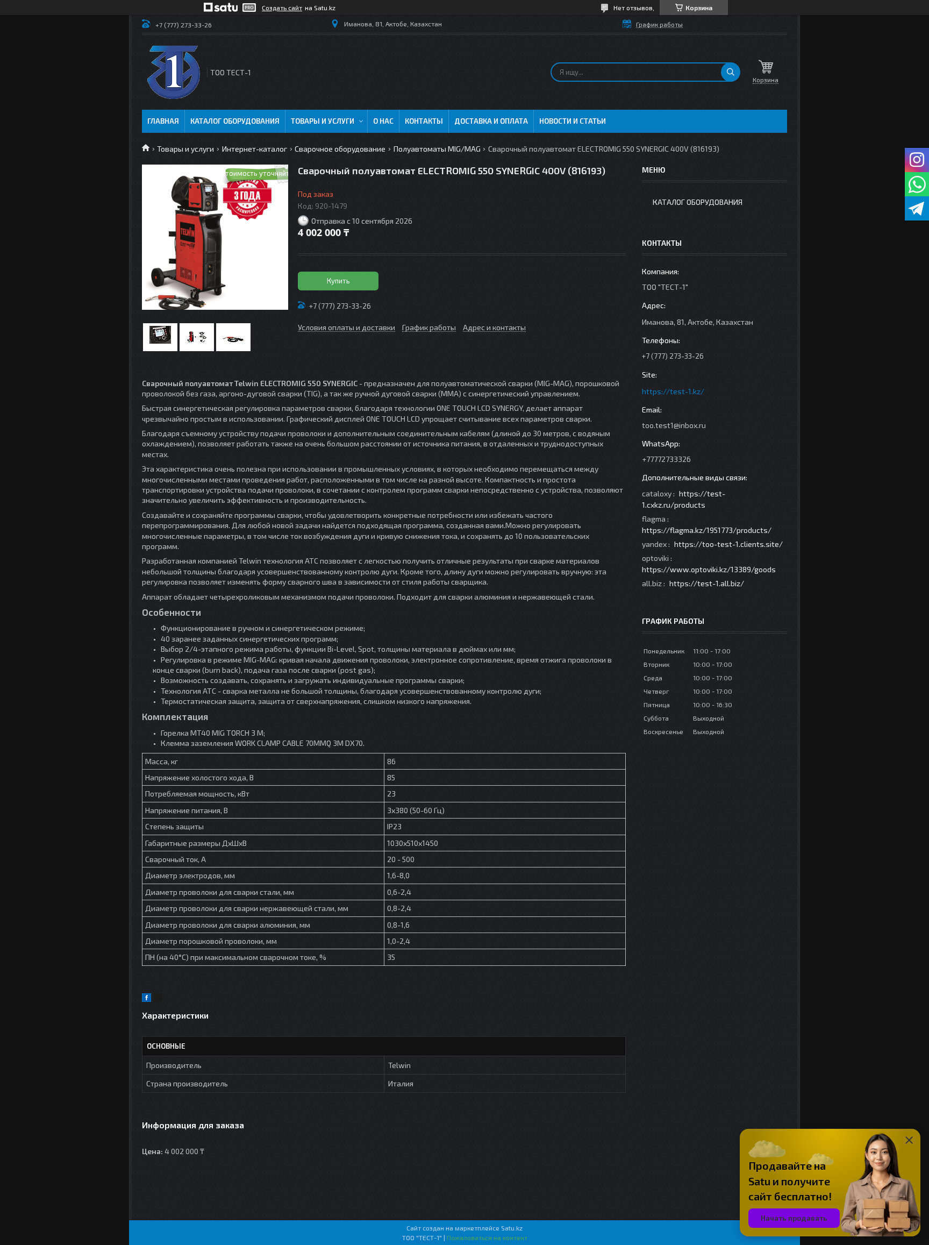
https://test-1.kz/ (673, 391)
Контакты (424, 121)
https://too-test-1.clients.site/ (728, 544)
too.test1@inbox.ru (674, 425)
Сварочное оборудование (340, 148)
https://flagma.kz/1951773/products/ (706, 530)
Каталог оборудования (235, 121)
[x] (158, 999)
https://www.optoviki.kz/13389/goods (709, 569)
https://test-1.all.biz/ (706, 583)
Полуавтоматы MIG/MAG (437, 148)
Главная (163, 121)
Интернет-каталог (254, 148)
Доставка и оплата (491, 121)
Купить (338, 280)
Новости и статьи (572, 121)
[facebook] (146, 999)
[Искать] (730, 72)
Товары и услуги (322, 121)
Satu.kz (512, 1228)
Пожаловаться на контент (487, 1237)
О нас (383, 121)
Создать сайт (282, 7)
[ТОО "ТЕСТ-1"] (173, 72)
